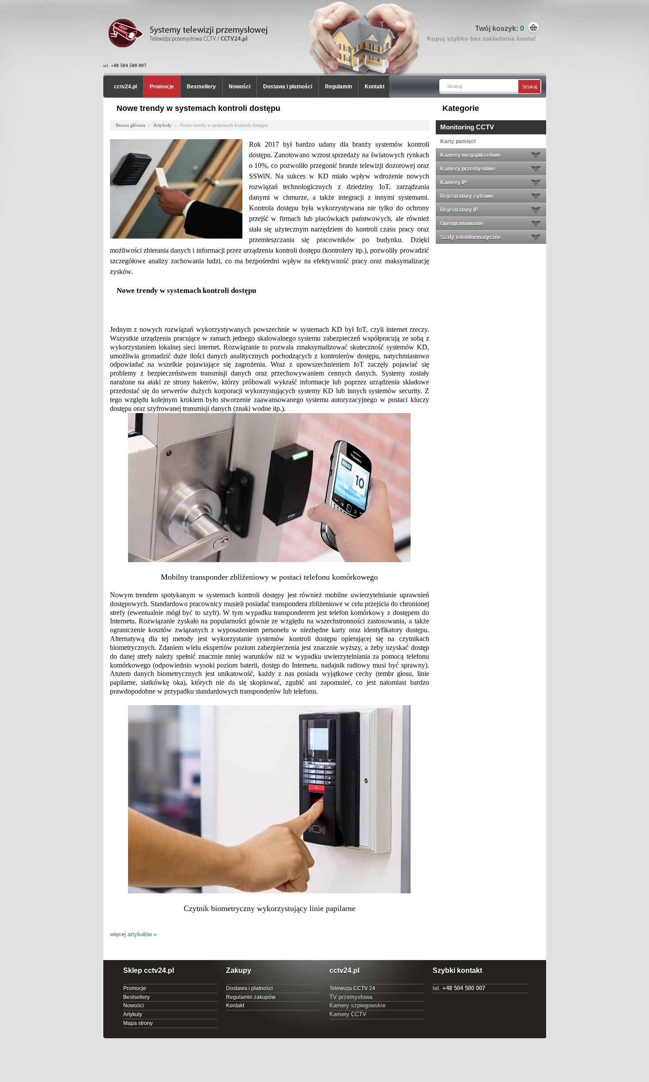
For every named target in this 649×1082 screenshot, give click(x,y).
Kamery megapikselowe (470, 155)
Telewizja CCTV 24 (352, 988)
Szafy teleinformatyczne (470, 237)
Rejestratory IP (459, 210)
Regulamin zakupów (250, 997)
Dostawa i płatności (287, 87)
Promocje (162, 87)
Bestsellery (201, 87)
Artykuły (162, 125)
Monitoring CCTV (467, 127)
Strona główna (130, 125)
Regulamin (338, 87)
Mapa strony (138, 1023)
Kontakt (375, 87)
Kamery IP (453, 182)
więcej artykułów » (133, 934)
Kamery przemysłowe (467, 169)
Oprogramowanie (461, 223)
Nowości (239, 87)
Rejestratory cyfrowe (467, 196)
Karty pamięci (457, 141)
